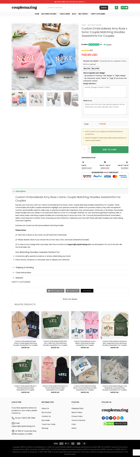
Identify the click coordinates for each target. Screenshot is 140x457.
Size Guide (46, 420)
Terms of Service (78, 420)
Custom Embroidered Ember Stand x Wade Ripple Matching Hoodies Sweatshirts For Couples (25, 343)
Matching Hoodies (48, 14)
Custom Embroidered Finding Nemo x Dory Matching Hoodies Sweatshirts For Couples (85, 388)
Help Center (83, 14)
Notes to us (87, 101)
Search (104, 8)
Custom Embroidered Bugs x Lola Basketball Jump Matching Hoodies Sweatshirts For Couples (114, 388)
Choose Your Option (91, 61)
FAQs (74, 424)
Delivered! (124, 168)
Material (19, 278)
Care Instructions (23, 272)
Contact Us (46, 416)
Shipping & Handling (25, 267)
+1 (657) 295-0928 (27, 418)
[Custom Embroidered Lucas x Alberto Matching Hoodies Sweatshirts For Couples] (85, 325)
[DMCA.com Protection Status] (115, 423)
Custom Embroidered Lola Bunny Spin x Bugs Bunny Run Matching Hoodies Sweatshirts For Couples (114, 343)
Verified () (73, 291)
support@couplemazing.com (23, 426)
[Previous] (15, 57)
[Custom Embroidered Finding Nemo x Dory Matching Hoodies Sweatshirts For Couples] (85, 370)
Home (37, 14)
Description (21, 191)
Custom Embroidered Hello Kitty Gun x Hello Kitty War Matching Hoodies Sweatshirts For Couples (55, 343)
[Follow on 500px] (122, 418)
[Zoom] (14, 88)
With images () (56, 291)
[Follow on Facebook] (103, 418)
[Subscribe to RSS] (118, 418)
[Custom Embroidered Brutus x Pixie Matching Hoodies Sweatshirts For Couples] (25, 370)
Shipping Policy (78, 408)
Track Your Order (49, 424)
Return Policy (77, 412)
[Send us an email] (110, 418)
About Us (45, 408)
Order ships (105, 168)
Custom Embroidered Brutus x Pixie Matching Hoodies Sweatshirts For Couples (25, 388)
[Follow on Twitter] (107, 418)
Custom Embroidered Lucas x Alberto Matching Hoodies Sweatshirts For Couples (85, 343)
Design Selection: (89, 84)
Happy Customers (98, 14)
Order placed (87, 168)
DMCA (74, 428)
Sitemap (45, 428)
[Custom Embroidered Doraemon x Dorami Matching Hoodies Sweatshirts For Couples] (55, 370)
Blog (74, 14)
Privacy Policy (77, 416)
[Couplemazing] (24, 7)
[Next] (74, 57)
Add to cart (110, 149)
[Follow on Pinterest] (114, 418)
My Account (46, 412)
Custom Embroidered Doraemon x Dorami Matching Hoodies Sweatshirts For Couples (55, 388)
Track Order (65, 14)
